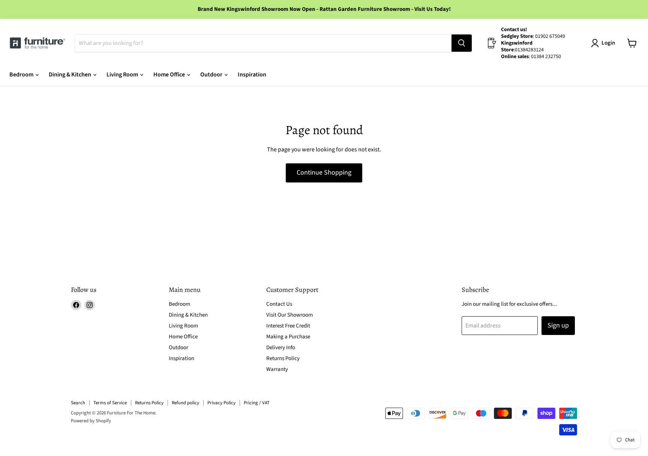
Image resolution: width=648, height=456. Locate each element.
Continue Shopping (324, 172)
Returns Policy (283, 358)
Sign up (558, 325)
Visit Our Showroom (289, 315)
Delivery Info (280, 347)
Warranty (277, 369)
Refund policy (185, 402)
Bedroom (21, 74)
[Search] (462, 43)
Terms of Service (110, 402)
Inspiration (252, 74)
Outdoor (212, 74)
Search (78, 402)
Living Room (122, 74)
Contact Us (279, 304)
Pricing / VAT (257, 402)
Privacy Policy (221, 402)
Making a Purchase (288, 337)
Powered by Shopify (91, 420)
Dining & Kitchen (70, 74)
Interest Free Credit (288, 326)
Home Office (169, 74)
